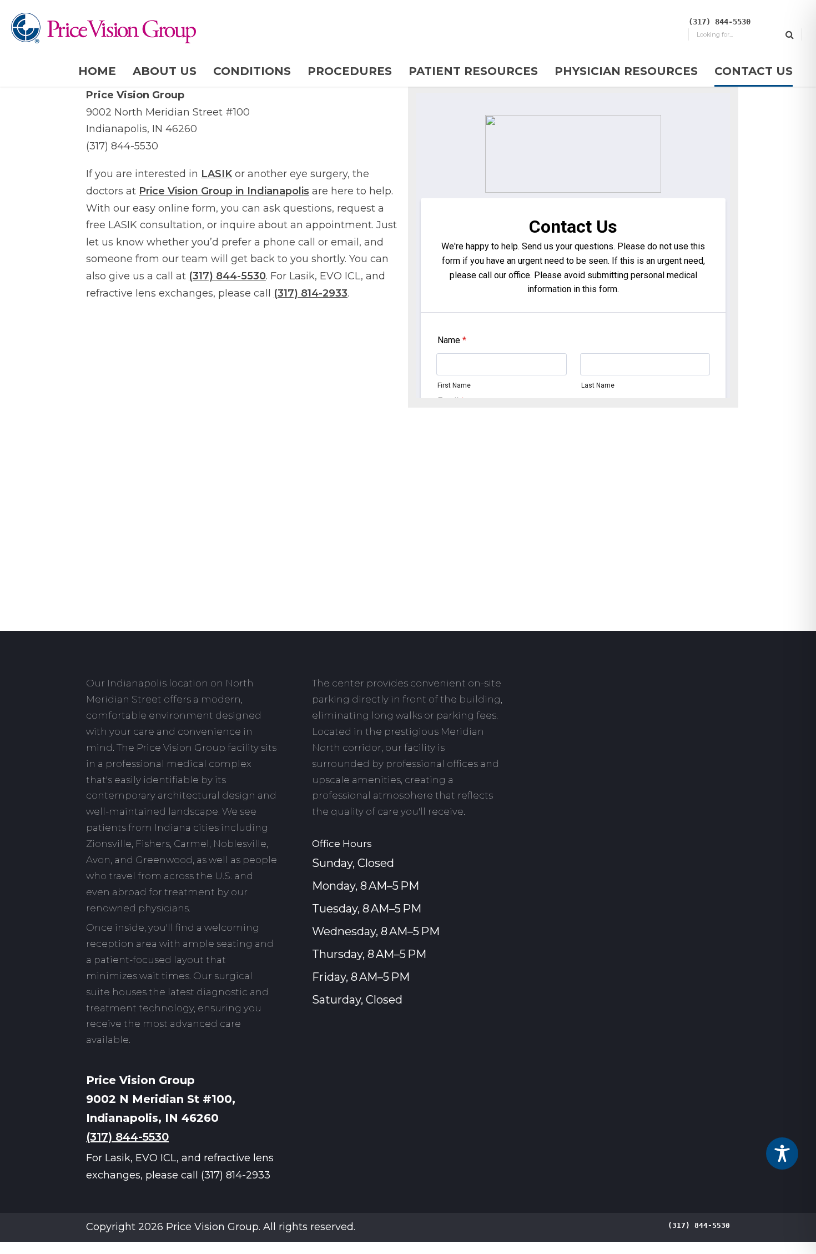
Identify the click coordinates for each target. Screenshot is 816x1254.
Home (97, 71)
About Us (165, 71)
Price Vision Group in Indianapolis (224, 191)
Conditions (252, 71)
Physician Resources (626, 71)
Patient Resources (473, 71)
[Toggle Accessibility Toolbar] (782, 1153)
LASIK (216, 174)
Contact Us (753, 71)
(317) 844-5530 (227, 276)
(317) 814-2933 (310, 293)
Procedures (350, 71)
